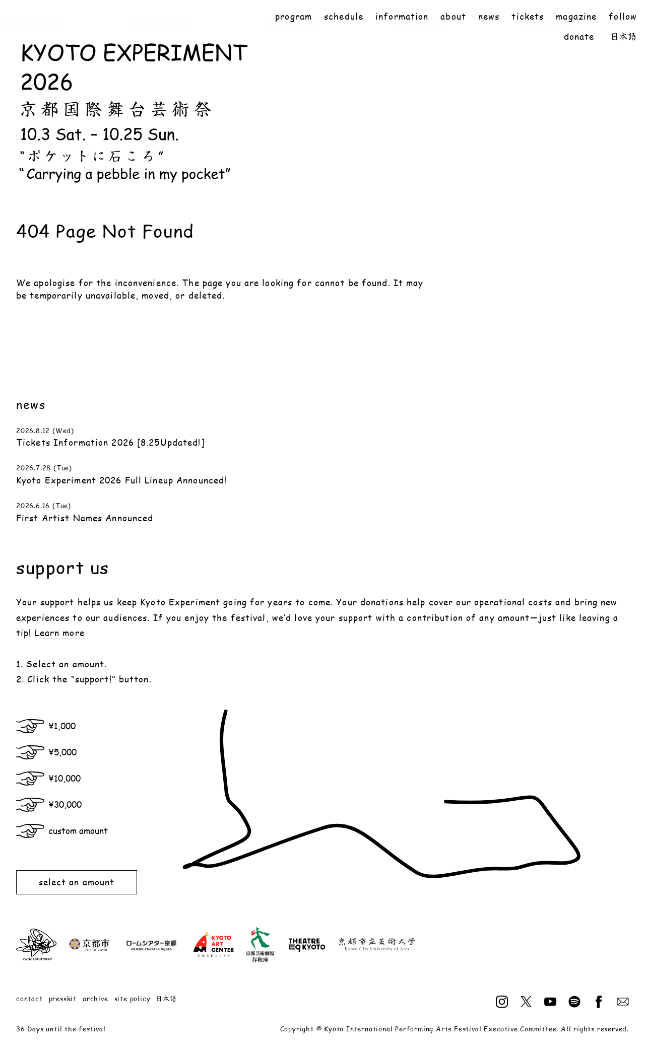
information (401, 16)
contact (29, 998)
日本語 (624, 36)
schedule (343, 16)
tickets (527, 16)
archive (95, 998)
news (488, 16)
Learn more (60, 632)
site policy (132, 998)
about (453, 16)
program (293, 16)
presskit (63, 998)
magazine (576, 16)
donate (579, 36)
